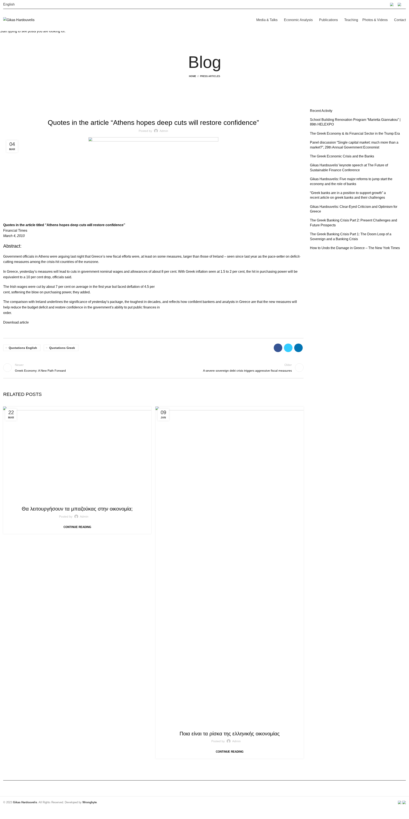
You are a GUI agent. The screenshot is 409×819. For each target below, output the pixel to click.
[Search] (405, 4)
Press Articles (77, 499)
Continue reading (77, 527)
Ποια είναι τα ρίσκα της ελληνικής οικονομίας (230, 733)
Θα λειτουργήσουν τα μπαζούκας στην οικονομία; (77, 509)
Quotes (241, 724)
